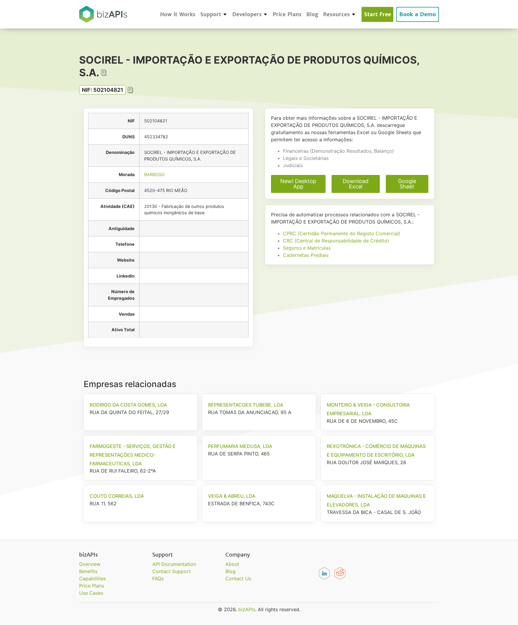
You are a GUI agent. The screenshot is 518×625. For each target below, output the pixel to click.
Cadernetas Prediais (306, 255)
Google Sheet (407, 184)
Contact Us (238, 578)
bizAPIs (246, 609)
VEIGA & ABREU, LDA (231, 496)
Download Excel (355, 184)
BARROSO (154, 174)
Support (210, 14)
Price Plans (287, 14)
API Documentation (174, 564)
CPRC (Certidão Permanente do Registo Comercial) (341, 233)
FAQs (158, 578)
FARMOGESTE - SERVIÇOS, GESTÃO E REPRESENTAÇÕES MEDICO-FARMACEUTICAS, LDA (133, 455)
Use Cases (91, 593)
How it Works (177, 14)
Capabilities (92, 578)
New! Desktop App (298, 184)
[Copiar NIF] (130, 90)
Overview (89, 564)
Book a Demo (417, 14)
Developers (247, 14)
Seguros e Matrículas (307, 248)
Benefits (88, 571)
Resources (336, 14)
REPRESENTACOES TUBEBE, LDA (245, 405)
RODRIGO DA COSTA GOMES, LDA (128, 405)
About (232, 564)
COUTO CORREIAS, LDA (117, 496)
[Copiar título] (104, 73)
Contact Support (171, 571)
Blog (312, 14)
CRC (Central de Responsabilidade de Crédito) (336, 241)
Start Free (377, 14)
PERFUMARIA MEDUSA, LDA (240, 446)
